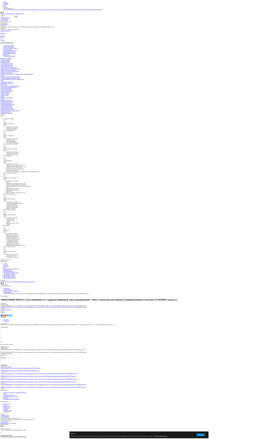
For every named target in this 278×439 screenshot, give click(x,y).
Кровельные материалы (6, 72)
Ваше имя (3, 355)
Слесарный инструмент (6, 105)
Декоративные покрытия (7, 83)
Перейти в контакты (6, 30)
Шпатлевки (3, 84)
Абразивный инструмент (7, 108)
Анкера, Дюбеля (5, 93)
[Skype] (9, 315)
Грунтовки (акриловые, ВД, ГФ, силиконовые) (12, 79)
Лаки (2, 80)
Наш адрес (6, 4)
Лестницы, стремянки (6, 88)
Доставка (5, 3)
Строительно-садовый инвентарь (9, 87)
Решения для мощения (6, 58)
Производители (7, 406)
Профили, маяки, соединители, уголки (10, 69)
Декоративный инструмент (7, 109)
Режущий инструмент (6, 102)
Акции (6, 7)
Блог (4, 5)
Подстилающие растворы (7, 63)
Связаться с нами (30, 281)
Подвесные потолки (6, 112)
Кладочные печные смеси (7, 65)
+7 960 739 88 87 (5, 19)
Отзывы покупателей (8, 395)
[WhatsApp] (7, 315)
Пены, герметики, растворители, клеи (10, 85)
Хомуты (3, 96)
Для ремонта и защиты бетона (46, 9)
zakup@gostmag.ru (5, 423)
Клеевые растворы (5, 62)
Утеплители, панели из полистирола (10, 71)
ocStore (8, 428)
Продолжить (4, 365)
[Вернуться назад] (4, 122)
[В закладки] (2, 314)
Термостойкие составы (6, 66)
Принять (201, 434)
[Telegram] (3, 12)
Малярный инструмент (6, 100)
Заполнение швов (5, 61)
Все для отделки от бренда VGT (11, 9)
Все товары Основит (6, 309)
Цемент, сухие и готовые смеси (8, 70)
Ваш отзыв (3, 357)
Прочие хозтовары (5, 92)
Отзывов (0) (6, 321)
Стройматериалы (7, 289)
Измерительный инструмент (8, 104)
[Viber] (5, 315)
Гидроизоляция (7, 292)
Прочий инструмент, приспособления (10, 110)
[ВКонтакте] (1, 12)
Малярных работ (24, 9)
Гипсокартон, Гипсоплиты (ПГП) (9, 67)
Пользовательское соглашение (10, 396)
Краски (2, 75)
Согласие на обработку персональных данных (14, 392)
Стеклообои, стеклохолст (7, 113)
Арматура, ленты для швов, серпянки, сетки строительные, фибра (17, 74)
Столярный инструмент (6, 106)
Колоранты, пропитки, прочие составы (10, 76)
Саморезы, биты (5, 95)
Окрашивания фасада (33, 9)
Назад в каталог (4, 296)
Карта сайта (6, 408)
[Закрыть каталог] (2, 116)
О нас (4, 393)
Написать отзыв (4, 347)
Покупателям (6, 404)
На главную (6, 288)
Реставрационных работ (72, 9)
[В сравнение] (1, 314)
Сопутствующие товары (7, 91)
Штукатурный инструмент (7, 101)
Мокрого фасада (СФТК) (96, 9)
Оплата (5, 1)
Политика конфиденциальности (11, 399)
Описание (5, 319)
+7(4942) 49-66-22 (5, 17)
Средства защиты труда (6, 89)
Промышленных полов (83, 9)
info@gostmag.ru (5, 24)
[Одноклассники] (3, 315)
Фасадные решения (5, 59)
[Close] (1, 351)
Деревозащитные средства (7, 82)
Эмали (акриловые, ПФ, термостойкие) (10, 78)
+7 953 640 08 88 (5, 417)
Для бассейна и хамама (60, 9)
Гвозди (2, 99)
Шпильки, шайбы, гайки (7, 97)
